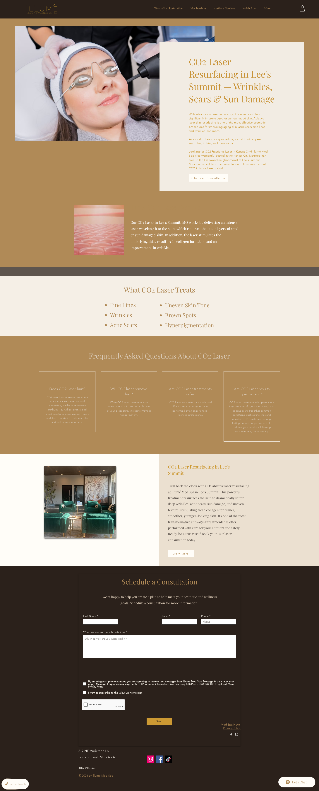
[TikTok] (168, 759)
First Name (89, 616)
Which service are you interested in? (104, 632)
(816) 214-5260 (87, 768)
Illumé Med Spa (102, 775)
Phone (205, 616)
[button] (224, 8)
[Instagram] (237, 734)
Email (165, 616)
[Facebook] (231, 734)
